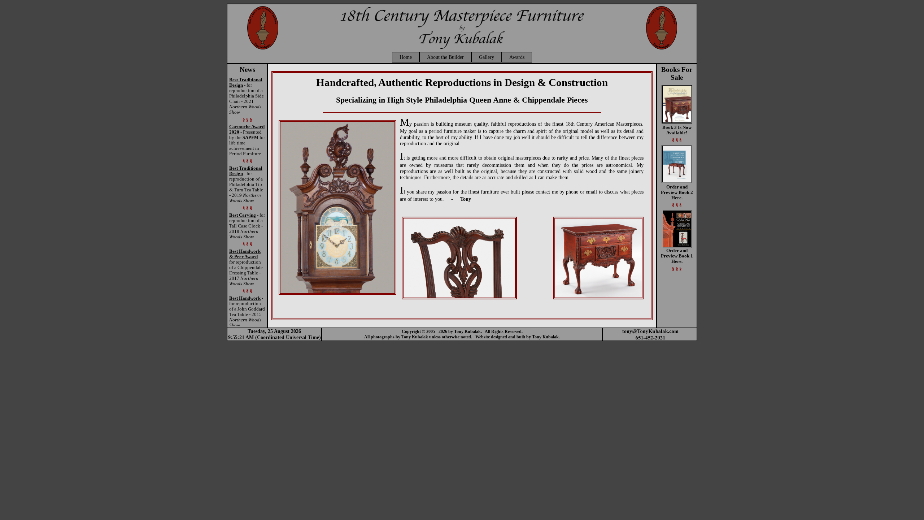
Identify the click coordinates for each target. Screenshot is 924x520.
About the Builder (445, 57)
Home (406, 57)
